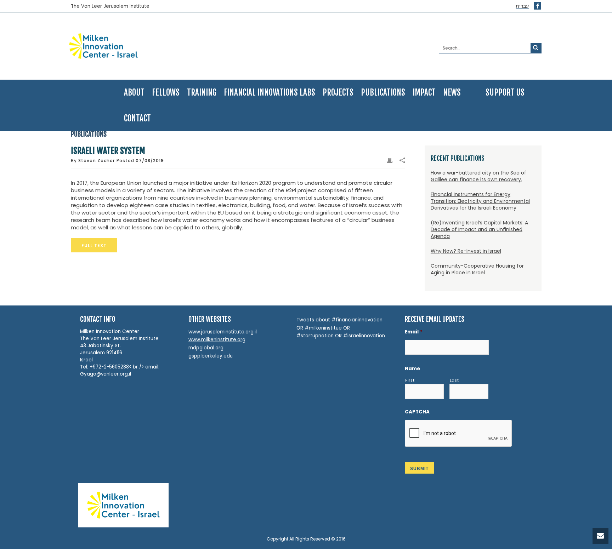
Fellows (166, 92)
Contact (137, 118)
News (452, 92)
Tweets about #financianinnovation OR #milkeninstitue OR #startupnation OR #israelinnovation (340, 327)
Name (412, 369)
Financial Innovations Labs (269, 92)
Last (454, 380)
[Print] (389, 160)
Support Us (505, 92)
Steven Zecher (96, 161)
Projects (338, 92)
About (134, 92)
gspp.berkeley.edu (210, 356)
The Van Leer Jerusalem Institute (110, 6)
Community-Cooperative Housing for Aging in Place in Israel (477, 269)
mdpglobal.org (205, 347)
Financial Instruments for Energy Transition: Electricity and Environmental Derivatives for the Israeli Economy (480, 201)
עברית (522, 6)
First (409, 380)
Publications (383, 92)
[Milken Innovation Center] (145, 46)
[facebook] (537, 6)
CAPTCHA (417, 412)
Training (201, 92)
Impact (424, 92)
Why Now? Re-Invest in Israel (466, 251)
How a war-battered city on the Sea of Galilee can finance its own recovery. (478, 176)
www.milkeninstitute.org (216, 339)
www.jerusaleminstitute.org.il (222, 331)
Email (414, 332)
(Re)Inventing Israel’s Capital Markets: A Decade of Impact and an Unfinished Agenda (479, 229)
